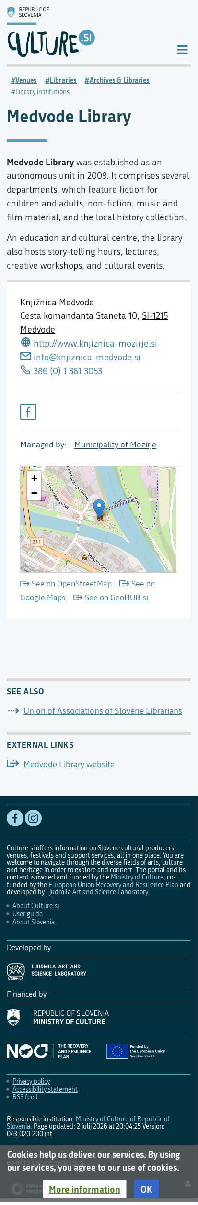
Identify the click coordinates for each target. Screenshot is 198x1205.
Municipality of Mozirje (115, 445)
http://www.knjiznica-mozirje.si (95, 343)
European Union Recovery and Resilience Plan (113, 885)
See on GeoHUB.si (116, 597)
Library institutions (42, 92)
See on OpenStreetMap (72, 583)
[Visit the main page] (84, 32)
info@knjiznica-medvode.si (87, 357)
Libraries (63, 80)
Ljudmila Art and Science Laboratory (97, 892)
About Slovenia (33, 922)
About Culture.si (35, 906)
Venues (26, 80)
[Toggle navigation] (182, 49)
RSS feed (25, 1097)
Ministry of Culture (137, 877)
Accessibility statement (45, 1090)
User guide (27, 914)
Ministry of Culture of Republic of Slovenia (88, 1122)
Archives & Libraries (120, 80)
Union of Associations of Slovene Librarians (102, 711)
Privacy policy (31, 1081)
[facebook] (28, 412)
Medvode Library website (69, 765)
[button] (85, 1189)
